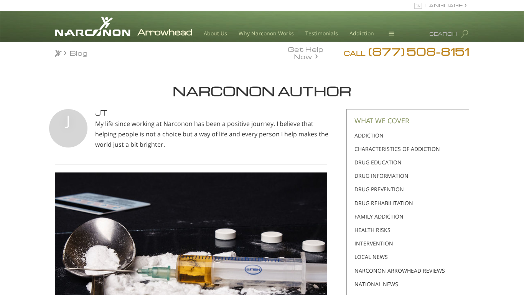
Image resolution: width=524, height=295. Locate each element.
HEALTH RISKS (372, 230)
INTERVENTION (373, 243)
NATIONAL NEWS (376, 284)
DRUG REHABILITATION (383, 203)
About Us (215, 33)
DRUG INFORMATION (381, 175)
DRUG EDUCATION (378, 162)
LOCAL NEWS (371, 256)
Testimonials (321, 33)
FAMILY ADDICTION (379, 216)
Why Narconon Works (266, 33)
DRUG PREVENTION (379, 189)
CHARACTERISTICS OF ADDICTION (397, 148)
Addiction (361, 33)
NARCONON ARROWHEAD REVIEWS (399, 270)
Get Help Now (305, 52)
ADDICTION (369, 135)
